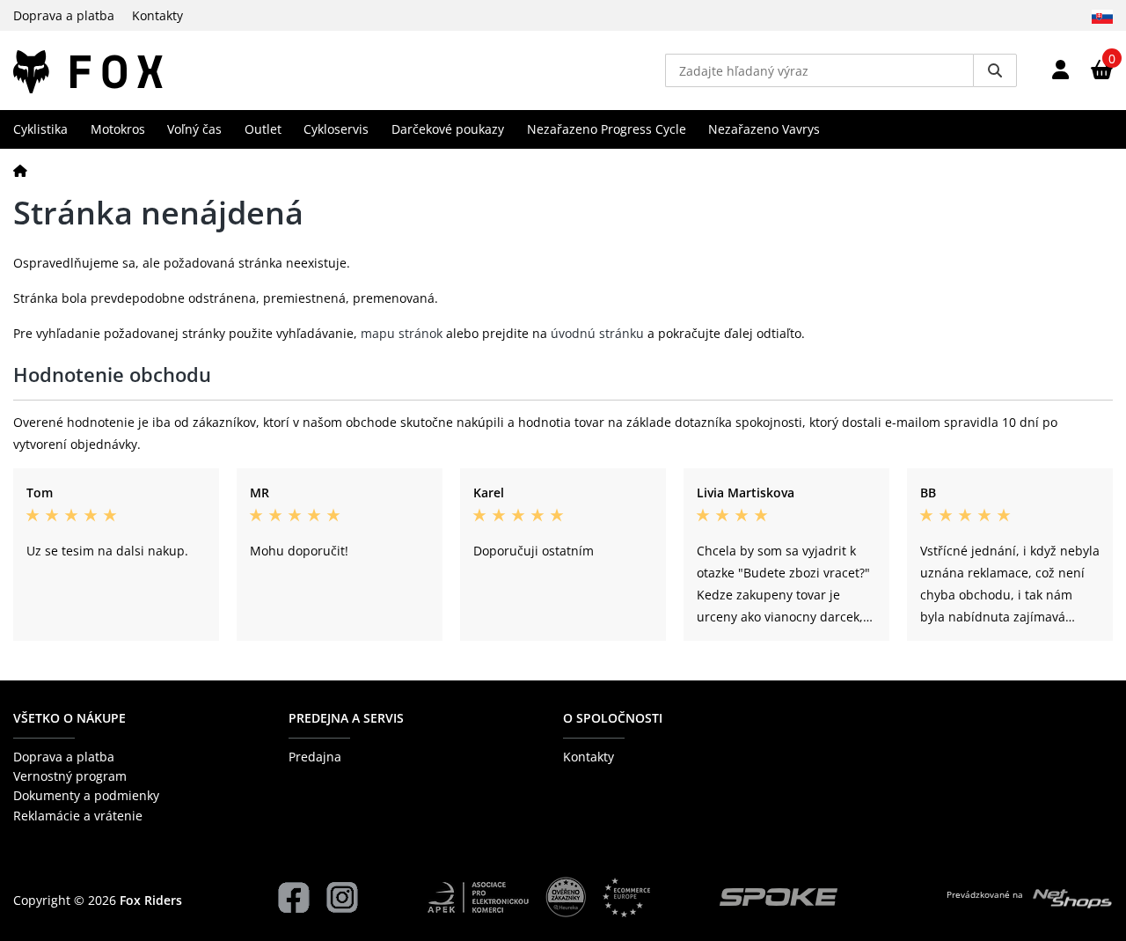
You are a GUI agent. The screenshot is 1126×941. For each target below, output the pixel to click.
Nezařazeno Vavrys (764, 129)
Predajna (315, 756)
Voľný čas (194, 129)
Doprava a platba (63, 15)
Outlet (263, 129)
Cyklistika (40, 129)
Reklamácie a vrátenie (78, 815)
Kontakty (157, 15)
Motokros (118, 129)
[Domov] (20, 170)
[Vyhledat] (995, 70)
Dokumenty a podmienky (86, 795)
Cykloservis (336, 129)
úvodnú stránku (597, 333)
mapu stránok (401, 333)
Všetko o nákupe (69, 717)
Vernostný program (70, 776)
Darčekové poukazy (447, 129)
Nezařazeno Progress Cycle (606, 129)
